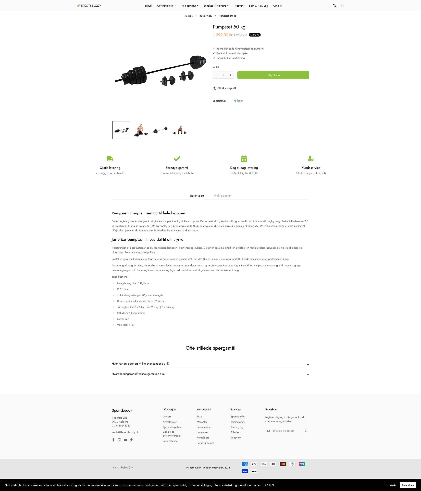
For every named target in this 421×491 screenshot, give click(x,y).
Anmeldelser (169, 422)
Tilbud (148, 6)
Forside (189, 16)
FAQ (199, 416)
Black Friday (205, 16)
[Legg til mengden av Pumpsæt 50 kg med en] (230, 75)
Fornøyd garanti (205, 443)
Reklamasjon (203, 427)
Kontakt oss (203, 437)
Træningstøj (237, 427)
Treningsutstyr (188, 6)
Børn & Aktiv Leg (258, 6)
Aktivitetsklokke (165, 6)
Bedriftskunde (170, 441)
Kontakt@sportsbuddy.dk (125, 432)
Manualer (202, 422)
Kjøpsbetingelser (172, 427)
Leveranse (202, 432)
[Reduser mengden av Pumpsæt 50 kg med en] (216, 75)
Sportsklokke (238, 416)
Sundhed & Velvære (215, 6)
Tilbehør (235, 432)
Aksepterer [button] (408, 485)
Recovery (239, 6)
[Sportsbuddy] (89, 5)
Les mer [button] (268, 485)
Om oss (277, 6)
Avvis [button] (393, 485)
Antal (216, 67)
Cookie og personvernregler (172, 434)
